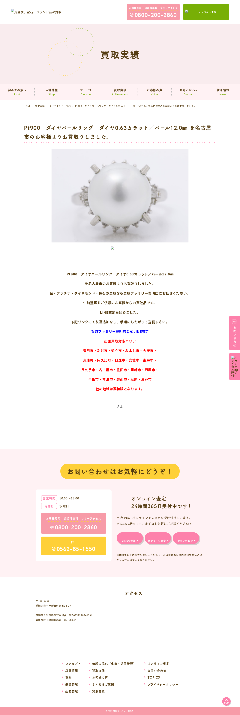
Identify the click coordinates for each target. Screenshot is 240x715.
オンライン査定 (159, 663)
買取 (68, 677)
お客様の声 (100, 677)
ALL (120, 406)
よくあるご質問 (103, 684)
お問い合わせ (157, 670)
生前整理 (71, 691)
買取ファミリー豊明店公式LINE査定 (120, 331)
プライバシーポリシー (163, 684)
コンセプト (73, 663)
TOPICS (154, 677)
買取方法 (98, 670)
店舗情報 (71, 670)
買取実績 (98, 691)
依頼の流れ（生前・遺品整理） (114, 663)
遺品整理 (71, 684)
